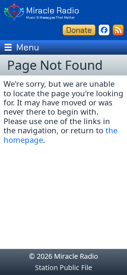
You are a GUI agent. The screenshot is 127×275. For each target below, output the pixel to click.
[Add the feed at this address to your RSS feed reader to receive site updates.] (118, 30)
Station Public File (63, 267)
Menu (27, 47)
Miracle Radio (52, 10)
